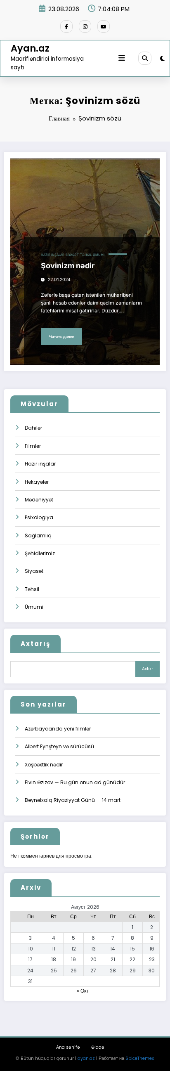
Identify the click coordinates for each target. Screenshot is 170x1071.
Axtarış (35, 643)
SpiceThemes (139, 1058)
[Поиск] (144, 58)
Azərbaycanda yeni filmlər (58, 728)
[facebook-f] (66, 26)
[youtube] (103, 26)
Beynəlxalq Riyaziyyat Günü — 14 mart (72, 800)
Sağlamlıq (38, 535)
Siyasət (72, 255)
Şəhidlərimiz (40, 553)
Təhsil (86, 255)
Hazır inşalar (52, 255)
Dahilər (33, 427)
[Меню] (121, 58)
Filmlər (33, 445)
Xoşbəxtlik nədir (44, 764)
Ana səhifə (68, 1047)
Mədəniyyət (39, 499)
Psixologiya (39, 517)
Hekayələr (37, 481)
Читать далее (61, 336)
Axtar (147, 669)
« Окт (83, 990)
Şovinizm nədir (67, 265)
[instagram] (85, 26)
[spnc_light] (162, 58)
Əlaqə (97, 1047)
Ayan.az (30, 48)
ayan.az (86, 1058)
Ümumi (98, 255)
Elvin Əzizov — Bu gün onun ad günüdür (75, 782)
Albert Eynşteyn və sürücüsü (59, 746)
